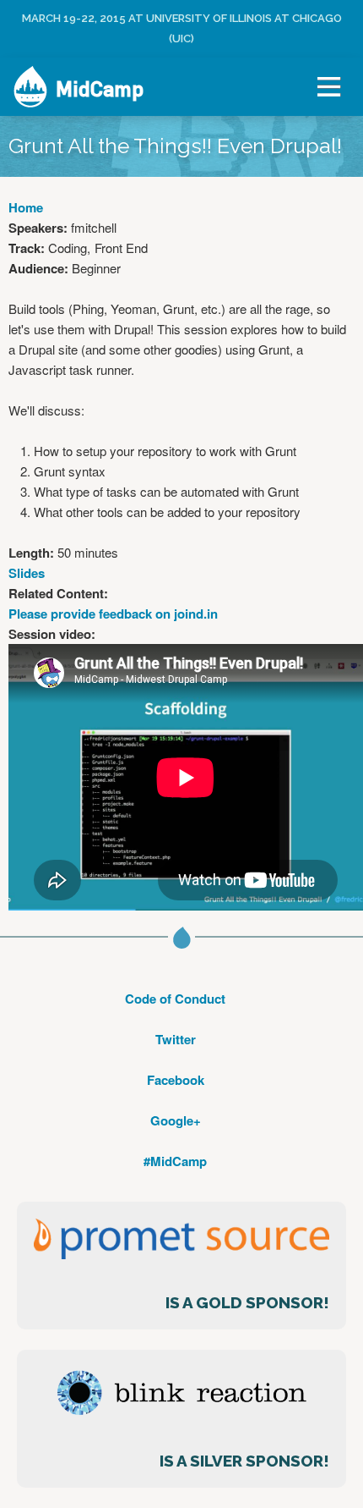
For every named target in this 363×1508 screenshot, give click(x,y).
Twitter (175, 1039)
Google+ (175, 1120)
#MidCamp (175, 1161)
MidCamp (100, 89)
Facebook (175, 1079)
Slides (26, 573)
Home (25, 207)
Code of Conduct (175, 998)
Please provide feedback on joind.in (113, 613)
